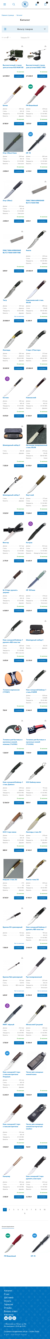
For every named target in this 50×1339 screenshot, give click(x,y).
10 (44, 1210)
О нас (6, 1294)
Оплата (7, 1301)
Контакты (8, 1314)
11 (24, 1213)
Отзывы (8, 1307)
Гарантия (8, 1304)
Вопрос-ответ (11, 1311)
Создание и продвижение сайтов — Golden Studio (21, 1331)
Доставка (8, 1297)
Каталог (8, 1290)
